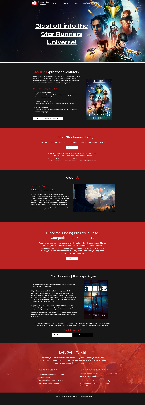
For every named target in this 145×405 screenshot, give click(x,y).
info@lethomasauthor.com (53, 375)
